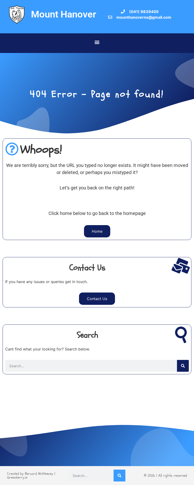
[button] (97, 42)
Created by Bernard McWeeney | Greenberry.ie (31, 475)
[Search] (183, 366)
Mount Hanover (63, 14)
